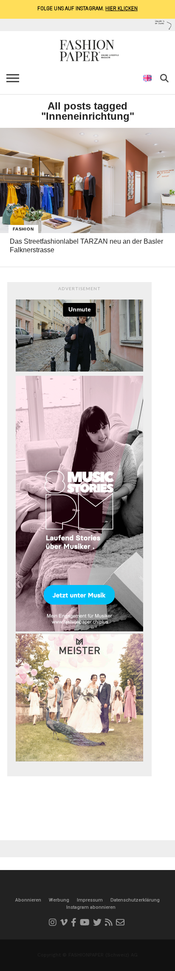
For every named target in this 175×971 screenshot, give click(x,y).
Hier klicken (121, 8)
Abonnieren (28, 900)
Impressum (90, 900)
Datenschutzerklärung (135, 900)
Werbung (59, 900)
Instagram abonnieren (91, 907)
